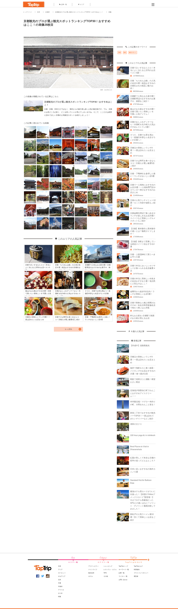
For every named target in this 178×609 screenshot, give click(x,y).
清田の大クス (136, 424)
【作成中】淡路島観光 (140, 346)
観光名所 (91, 573)
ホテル (90, 576)
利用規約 (137, 569)
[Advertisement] (136, 31)
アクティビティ (93, 566)
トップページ (27, 12)
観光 (125, 52)
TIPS (105, 573)
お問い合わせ (123, 580)
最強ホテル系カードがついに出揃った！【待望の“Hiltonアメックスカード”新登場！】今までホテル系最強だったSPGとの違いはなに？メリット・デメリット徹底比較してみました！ (143, 500)
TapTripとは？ (138, 566)
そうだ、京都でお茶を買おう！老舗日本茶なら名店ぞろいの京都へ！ (142, 137)
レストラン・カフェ (110, 569)
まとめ (60, 593)
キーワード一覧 (124, 569)
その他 (106, 576)
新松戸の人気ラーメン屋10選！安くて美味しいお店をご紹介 (142, 517)
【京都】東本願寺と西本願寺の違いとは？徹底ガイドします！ (142, 231)
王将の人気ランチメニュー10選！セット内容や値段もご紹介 (143, 202)
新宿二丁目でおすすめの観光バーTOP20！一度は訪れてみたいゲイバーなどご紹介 (142, 416)
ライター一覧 (123, 576)
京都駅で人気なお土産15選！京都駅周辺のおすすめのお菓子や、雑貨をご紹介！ (143, 98)
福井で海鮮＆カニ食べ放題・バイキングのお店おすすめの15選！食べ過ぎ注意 (142, 371)
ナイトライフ (92, 569)
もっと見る (68, 329)
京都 (119, 52)
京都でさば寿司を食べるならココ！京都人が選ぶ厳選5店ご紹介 (142, 163)
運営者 (136, 576)
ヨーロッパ (61, 573)
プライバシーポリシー (141, 573)
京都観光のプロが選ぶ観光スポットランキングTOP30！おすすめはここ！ (79, 12)
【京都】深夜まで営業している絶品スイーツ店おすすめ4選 (142, 244)
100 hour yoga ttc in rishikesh (142, 435)
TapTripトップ (123, 566)
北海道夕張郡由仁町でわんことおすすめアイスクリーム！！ (142, 393)
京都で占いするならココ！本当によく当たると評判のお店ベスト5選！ (142, 70)
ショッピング (108, 566)
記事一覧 (64, 4)
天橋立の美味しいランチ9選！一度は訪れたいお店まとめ (142, 150)
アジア (60, 569)
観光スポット (132, 52)
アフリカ (61, 590)
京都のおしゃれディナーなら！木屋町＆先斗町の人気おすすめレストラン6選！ (142, 124)
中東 (59, 583)
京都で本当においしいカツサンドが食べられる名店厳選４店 (142, 268)
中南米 (60, 586)
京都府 (47, 12)
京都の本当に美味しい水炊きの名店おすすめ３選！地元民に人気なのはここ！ (142, 281)
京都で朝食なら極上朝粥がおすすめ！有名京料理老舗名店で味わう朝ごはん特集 (142, 305)
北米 (59, 580)
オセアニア (61, 576)
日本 (38, 12)
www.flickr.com (108, 89)
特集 (59, 596)
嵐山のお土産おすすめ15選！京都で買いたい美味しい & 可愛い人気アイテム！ (143, 111)
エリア (82, 4)
